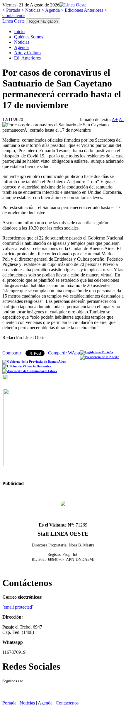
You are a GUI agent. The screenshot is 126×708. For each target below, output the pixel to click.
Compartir (11, 352)
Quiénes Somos (28, 36)
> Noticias (30, 10)
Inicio (19, 31)
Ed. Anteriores (27, 57)
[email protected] (17, 607)
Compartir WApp (64, 352)
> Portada (11, 10)
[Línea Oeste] (72, 4)
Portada (9, 702)
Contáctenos (67, 702)
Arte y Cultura (27, 52)
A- (121, 119)
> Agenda (51, 10)
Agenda (21, 47)
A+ (115, 119)
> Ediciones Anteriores (82, 10)
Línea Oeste (13, 20)
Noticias (21, 42)
